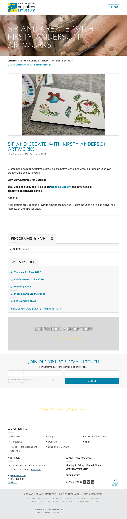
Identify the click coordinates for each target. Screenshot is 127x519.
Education (16, 436)
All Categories (21, 249)
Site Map (28, 494)
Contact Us (16, 441)
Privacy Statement (46, 494)
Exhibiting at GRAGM (58, 446)
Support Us (54, 436)
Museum (52, 441)
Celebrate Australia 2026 (29, 279)
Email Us (12, 482)
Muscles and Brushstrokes (29, 293)
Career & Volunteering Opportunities (63, 409)
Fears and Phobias (25, 301)
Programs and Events (27, 308)
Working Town (22, 286)
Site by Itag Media (93, 494)
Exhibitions (54, 308)
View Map (36, 469)
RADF (88, 441)
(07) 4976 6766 (18, 475)
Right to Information (70, 494)
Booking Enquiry (61, 186)
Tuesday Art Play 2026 (27, 272)
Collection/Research (95, 436)
